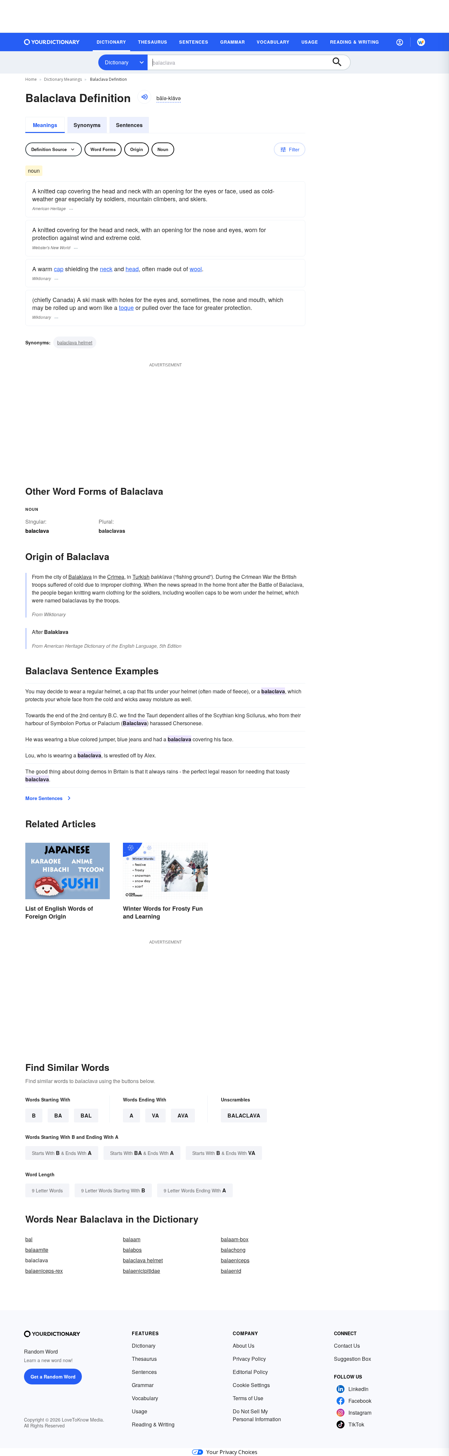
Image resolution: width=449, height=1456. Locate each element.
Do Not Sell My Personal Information (257, 1415)
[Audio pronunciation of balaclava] (144, 97)
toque (126, 307)
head (132, 268)
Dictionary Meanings (63, 79)
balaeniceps (235, 1260)
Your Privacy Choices (231, 1452)
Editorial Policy (250, 1372)
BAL (86, 1115)
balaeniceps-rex (44, 1270)
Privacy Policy (249, 1358)
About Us (243, 1345)
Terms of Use (248, 1398)
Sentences (129, 125)
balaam (131, 1239)
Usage (139, 1411)
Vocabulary (145, 1398)
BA (58, 1115)
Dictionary (117, 62)
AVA (182, 1115)
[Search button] (340, 62)
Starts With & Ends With (62, 1153)
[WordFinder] (421, 42)
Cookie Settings (251, 1385)
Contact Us (347, 1345)
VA (155, 1115)
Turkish (141, 576)
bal (29, 1239)
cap (58, 268)
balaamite (36, 1249)
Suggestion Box (352, 1358)
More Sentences (43, 798)
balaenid (231, 1270)
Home (31, 79)
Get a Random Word (53, 1376)
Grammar (143, 1385)
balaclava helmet (74, 342)
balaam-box (234, 1239)
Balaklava (80, 576)
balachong (233, 1249)
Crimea (115, 576)
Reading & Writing (153, 1424)
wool (196, 268)
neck (106, 268)
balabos (132, 1249)
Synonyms (87, 125)
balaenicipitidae (141, 1270)
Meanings (45, 125)
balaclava (243, 1115)
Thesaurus (144, 1358)
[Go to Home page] (52, 42)
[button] (400, 42)
